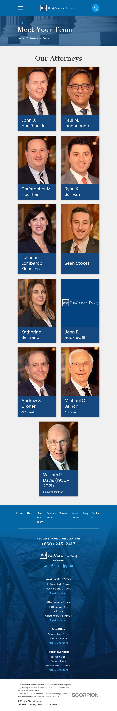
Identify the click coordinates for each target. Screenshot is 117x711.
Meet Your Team (40, 517)
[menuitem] (22, 705)
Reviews (63, 513)
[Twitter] (58, 566)
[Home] (57, 8)
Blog (85, 513)
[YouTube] (71, 566)
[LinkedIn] (65, 566)
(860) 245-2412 (58, 543)
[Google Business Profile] (45, 566)
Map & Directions (58, 593)
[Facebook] (52, 566)
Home (19, 513)
